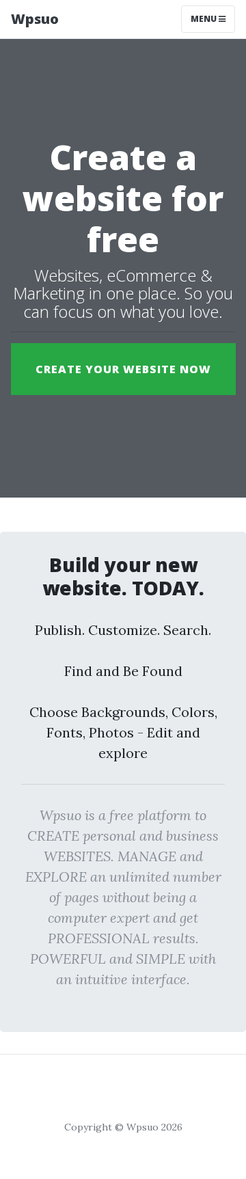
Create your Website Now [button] (123, 369)
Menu (205, 19)
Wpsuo (35, 19)
